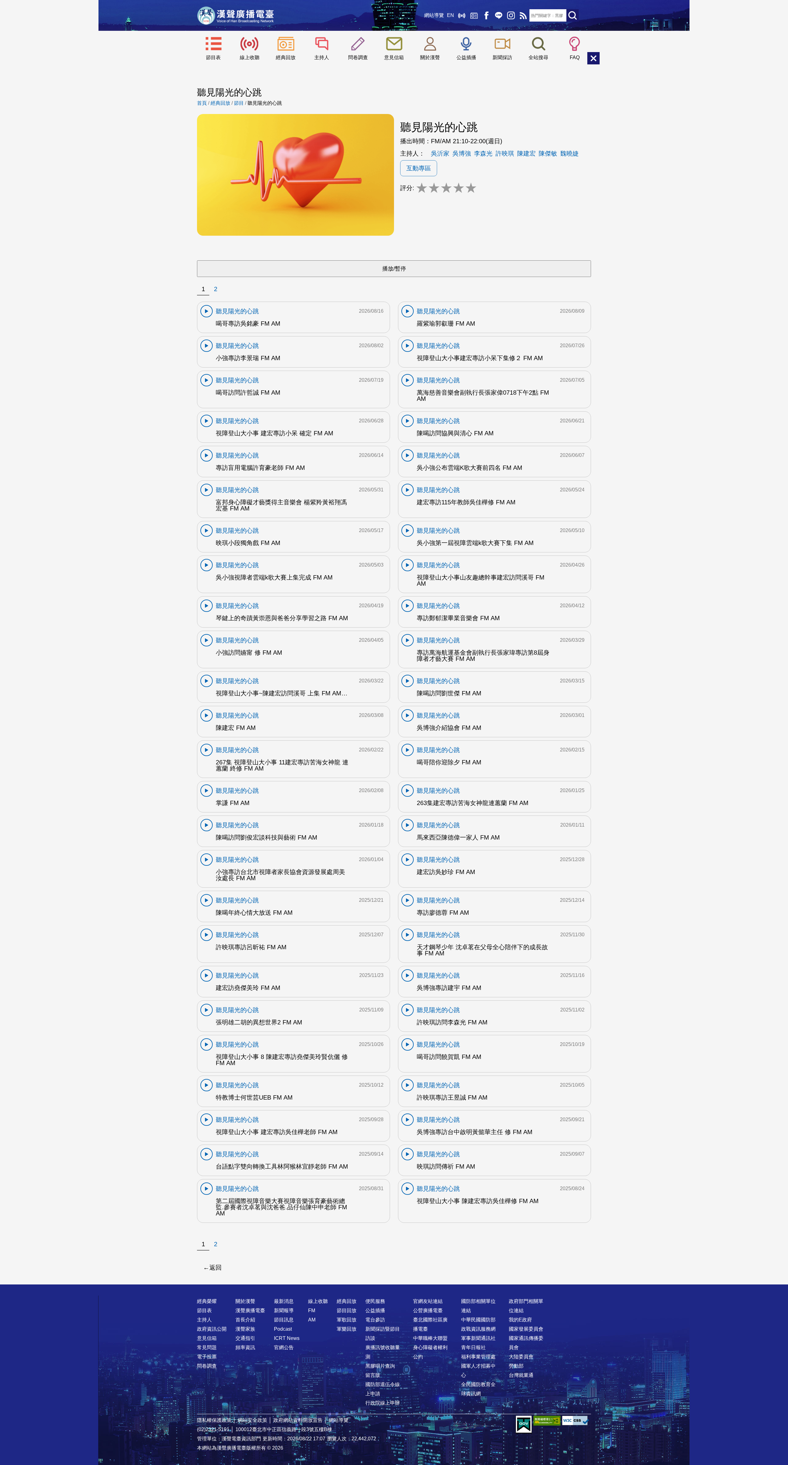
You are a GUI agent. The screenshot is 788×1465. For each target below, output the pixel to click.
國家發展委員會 (526, 1329)
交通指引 (245, 1338)
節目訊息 (284, 1319)
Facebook (486, 15)
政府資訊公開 (212, 1329)
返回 (215, 1267)
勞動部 (516, 1366)
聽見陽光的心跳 (264, 103)
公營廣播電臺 (428, 1310)
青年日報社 (473, 1347)
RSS (523, 15)
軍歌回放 (346, 1319)
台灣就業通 (521, 1375)
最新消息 (284, 1301)
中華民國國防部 (478, 1319)
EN (450, 15)
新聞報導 (284, 1310)
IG (511, 15)
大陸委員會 (521, 1356)
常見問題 (207, 1347)
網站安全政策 (252, 1420)
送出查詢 (572, 15)
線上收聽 (462, 15)
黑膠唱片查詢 (380, 1366)
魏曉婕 (569, 153)
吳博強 (461, 153)
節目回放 (346, 1310)
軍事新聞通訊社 (478, 1338)
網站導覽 (434, 15)
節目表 (213, 57)
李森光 (483, 153)
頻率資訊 (245, 1347)
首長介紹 (245, 1319)
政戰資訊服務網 (478, 1329)
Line (498, 15)
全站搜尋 (538, 57)
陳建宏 (526, 153)
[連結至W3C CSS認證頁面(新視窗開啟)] (575, 1420)
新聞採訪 (502, 57)
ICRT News (287, 1338)
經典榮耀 (207, 1301)
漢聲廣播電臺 (235, 15)
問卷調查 (358, 57)
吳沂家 (440, 153)
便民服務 (375, 1301)
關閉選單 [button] (593, 58)
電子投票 (207, 1356)
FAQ (575, 57)
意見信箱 (394, 57)
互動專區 (418, 168)
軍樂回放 (346, 1329)
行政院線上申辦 (382, 1403)
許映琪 (505, 153)
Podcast (283, 1329)
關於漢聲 (430, 57)
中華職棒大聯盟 (430, 1338)
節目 (239, 103)
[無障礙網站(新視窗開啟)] (547, 1420)
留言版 (372, 1375)
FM (311, 1310)
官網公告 (284, 1347)
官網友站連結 (428, 1301)
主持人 (321, 57)
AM (312, 1319)
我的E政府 (520, 1319)
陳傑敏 (548, 153)
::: (394, 1289)
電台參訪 (375, 1319)
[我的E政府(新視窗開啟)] (524, 1425)
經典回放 (474, 15)
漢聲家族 (245, 1329)
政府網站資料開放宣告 (298, 1420)
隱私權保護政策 (214, 1420)
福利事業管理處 (478, 1356)
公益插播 (466, 57)
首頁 (202, 103)
